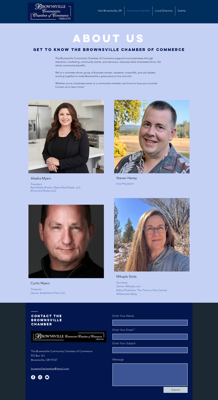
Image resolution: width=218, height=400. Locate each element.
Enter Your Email (122, 329)
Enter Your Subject (124, 343)
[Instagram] (40, 377)
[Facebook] (33, 377)
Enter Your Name (123, 315)
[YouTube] (47, 377)
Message (118, 359)
